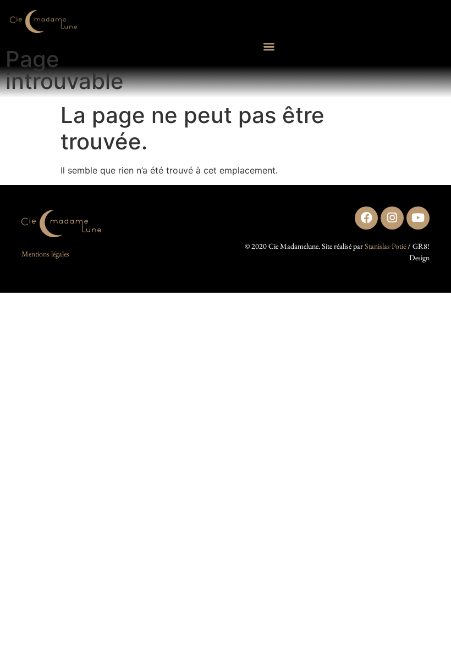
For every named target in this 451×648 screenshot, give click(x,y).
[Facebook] (366, 218)
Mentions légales (45, 254)
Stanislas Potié (385, 246)
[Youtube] (418, 218)
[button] (269, 46)
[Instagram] (392, 218)
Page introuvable (65, 70)
